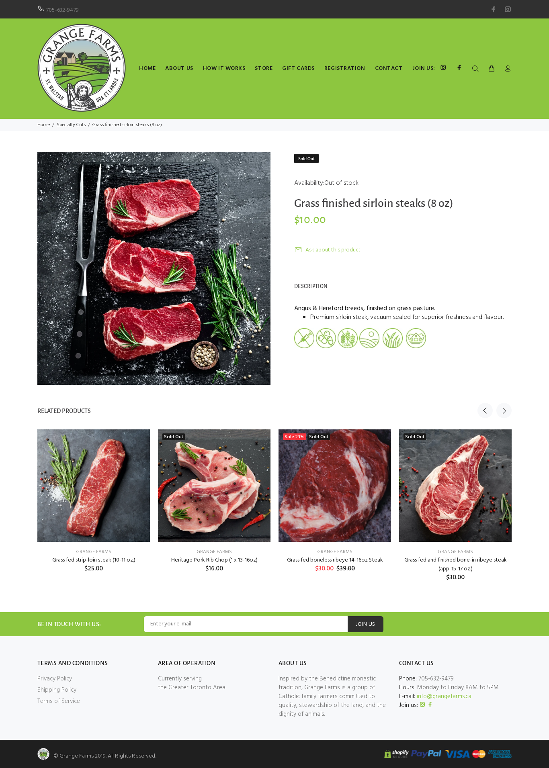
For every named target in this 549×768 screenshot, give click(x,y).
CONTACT (389, 68)
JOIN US (365, 624)
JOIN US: (423, 68)
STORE (263, 68)
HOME (147, 68)
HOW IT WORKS (224, 68)
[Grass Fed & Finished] (393, 338)
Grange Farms (93, 552)
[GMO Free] (348, 338)
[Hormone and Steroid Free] (304, 338)
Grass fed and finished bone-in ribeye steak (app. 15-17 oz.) (455, 565)
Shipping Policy (56, 690)
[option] (93, 491)
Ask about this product (333, 250)
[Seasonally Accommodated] (416, 338)
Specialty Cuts (71, 125)
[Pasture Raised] (369, 338)
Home (43, 125)
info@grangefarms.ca (444, 696)
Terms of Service (58, 701)
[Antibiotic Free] (326, 338)
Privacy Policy (54, 679)
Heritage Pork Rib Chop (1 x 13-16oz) (214, 560)
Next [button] (504, 410)
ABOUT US (179, 68)
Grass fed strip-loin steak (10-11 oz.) (93, 560)
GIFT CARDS (298, 68)
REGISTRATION (344, 68)
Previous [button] (485, 410)
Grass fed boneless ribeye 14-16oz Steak (335, 560)
